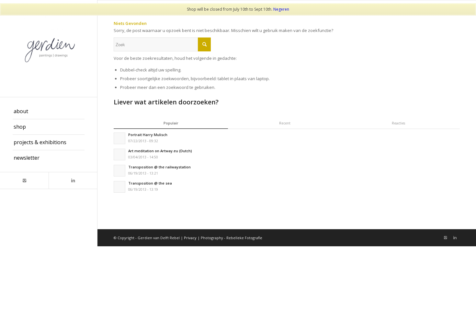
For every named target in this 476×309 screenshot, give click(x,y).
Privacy (190, 237)
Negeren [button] (281, 9)
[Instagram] (24, 180)
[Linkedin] (73, 180)
